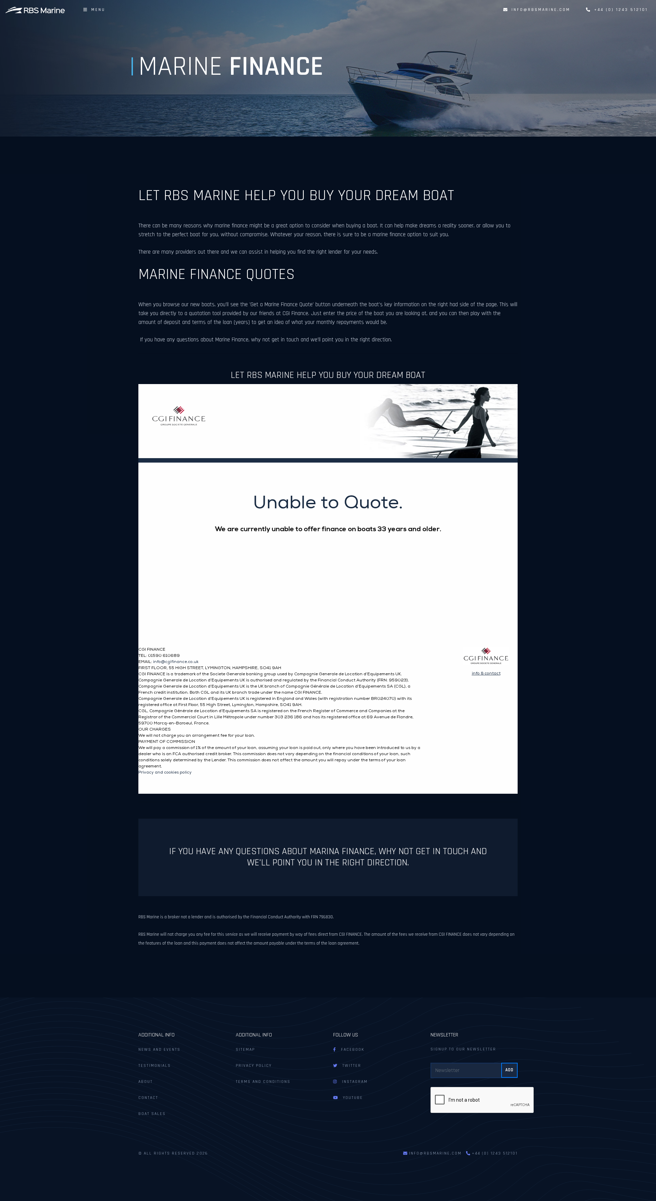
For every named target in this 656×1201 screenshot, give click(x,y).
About (145, 1081)
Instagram (352, 1081)
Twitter (349, 1065)
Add (509, 1070)
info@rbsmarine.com (540, 9)
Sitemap (245, 1049)
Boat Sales (152, 1113)
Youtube (350, 1097)
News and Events (159, 1049)
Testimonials (154, 1065)
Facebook (350, 1049)
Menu (96, 9)
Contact (148, 1097)
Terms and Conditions (263, 1081)
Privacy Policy (254, 1065)
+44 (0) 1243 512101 (619, 9)
